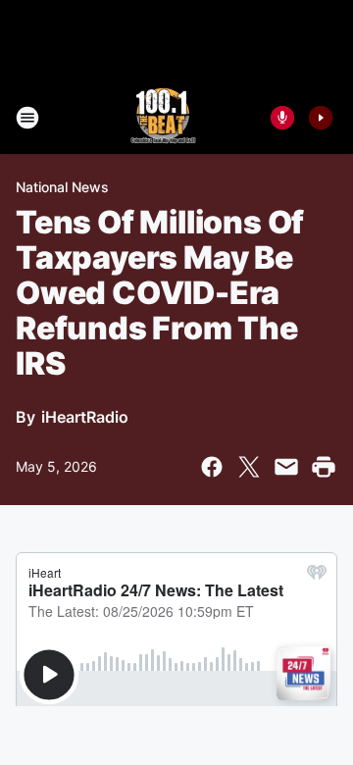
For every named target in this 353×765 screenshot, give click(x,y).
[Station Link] (163, 117)
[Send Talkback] (282, 117)
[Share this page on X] (249, 467)
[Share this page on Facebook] (212, 467)
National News (62, 186)
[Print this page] (323, 467)
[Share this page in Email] (286, 467)
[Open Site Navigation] (27, 117)
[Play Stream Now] (320, 117)
